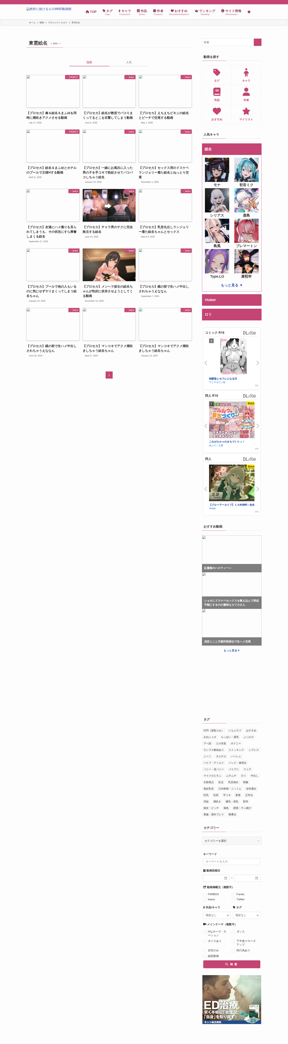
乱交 (221, 782)
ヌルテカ (221, 756)
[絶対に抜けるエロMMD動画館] (49, 11)
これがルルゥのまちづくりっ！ (227, 441)
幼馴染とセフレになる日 (223, 378)
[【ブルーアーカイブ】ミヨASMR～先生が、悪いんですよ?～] (233, 483)
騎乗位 (232, 814)
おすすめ (251, 730)
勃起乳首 (209, 788)
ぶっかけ (249, 737)
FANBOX (213, 894)
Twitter (240, 899)
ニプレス (254, 749)
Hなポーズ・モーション (217, 933)
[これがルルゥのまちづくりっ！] (233, 420)
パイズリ (234, 769)
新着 (238, 795)
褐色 (226, 808)
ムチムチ (231, 775)
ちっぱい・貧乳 (230, 737)
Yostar (212, 508)
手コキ (227, 795)
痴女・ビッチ (211, 808)
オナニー (236, 743)
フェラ (247, 769)
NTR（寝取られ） (214, 730)
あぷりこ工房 (216, 445)
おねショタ (210, 737)
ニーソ (207, 756)
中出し (254, 775)
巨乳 (206, 795)
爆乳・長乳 (232, 801)
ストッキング (236, 749)
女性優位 (251, 788)
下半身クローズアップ (246, 942)
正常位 (249, 795)
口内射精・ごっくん (229, 788)
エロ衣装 (221, 743)
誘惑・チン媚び (242, 808)
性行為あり (243, 950)
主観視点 (209, 782)
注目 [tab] (89, 62)
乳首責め (233, 782)
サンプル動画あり (214, 749)
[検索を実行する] (258, 42)
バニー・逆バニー (214, 769)
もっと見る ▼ (232, 285)
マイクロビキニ (212, 775)
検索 (233, 964)
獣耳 (245, 801)
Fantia (240, 894)
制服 (245, 782)
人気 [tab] (129, 62)
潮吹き (217, 801)
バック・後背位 (237, 762)
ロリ (243, 775)
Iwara (211, 899)
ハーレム (236, 756)
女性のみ (213, 950)
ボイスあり (215, 940)
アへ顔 (207, 743)
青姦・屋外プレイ (214, 814)
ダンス (240, 931)
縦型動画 (213, 956)
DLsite (249, 333)
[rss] (259, 2)
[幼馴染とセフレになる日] (233, 357)
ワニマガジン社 (217, 382)
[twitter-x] (253, 2)
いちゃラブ (235, 730)
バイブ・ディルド (214, 762)
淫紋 (206, 801)
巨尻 (215, 795)
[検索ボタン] (258, 11)
